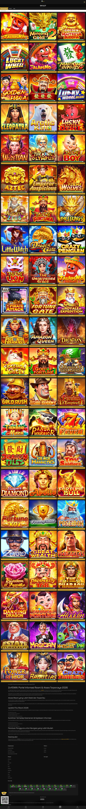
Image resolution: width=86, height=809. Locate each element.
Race (8, 764)
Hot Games (9, 759)
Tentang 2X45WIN (10, 748)
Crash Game (9, 770)
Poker (9, 774)
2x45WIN (42, 690)
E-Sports (9, 776)
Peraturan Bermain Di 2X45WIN (12, 753)
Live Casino (9, 762)
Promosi (45, 748)
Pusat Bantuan (10, 750)
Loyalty (45, 750)
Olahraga (9, 768)
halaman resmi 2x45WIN (65, 739)
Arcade (9, 772)
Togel (8, 766)
